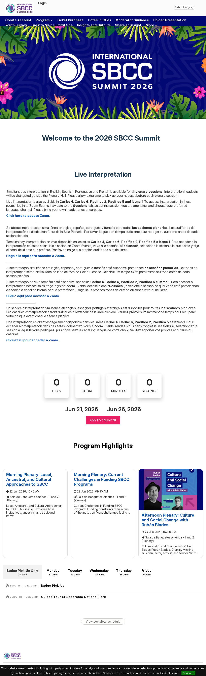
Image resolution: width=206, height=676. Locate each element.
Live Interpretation (103, 174)
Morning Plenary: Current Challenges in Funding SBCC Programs (101, 479)
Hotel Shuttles (99, 20)
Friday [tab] (146, 572)
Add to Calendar (103, 420)
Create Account (18, 20)
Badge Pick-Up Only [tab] (22, 572)
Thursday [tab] (124, 572)
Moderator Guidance (132, 20)
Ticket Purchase (70, 20)
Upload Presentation (169, 20)
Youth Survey (16, 25)
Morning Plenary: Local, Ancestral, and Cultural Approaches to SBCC (29, 479)
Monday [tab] (53, 572)
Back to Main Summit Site (52, 25)
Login (42, 3)
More (150, 25)
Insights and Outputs (94, 25)
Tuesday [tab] (75, 572)
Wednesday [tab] (99, 572)
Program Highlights (103, 446)
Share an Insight (128, 25)
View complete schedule (103, 621)
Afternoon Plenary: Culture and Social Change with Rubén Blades (168, 520)
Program (43, 20)
